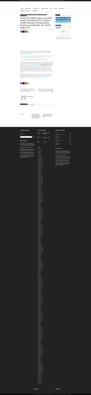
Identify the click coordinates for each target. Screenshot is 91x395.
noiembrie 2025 (40, 163)
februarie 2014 (40, 364)
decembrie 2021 (40, 230)
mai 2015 (39, 342)
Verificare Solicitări (33, 0)
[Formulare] (40, 143)
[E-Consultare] (25, 109)
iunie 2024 (39, 187)
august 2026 (40, 150)
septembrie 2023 (40, 200)
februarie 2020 (40, 261)
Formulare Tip (61, 8)
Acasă (21, 13)
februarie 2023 (40, 210)
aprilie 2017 (40, 310)
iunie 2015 (39, 341)
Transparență (34, 14)
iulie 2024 (39, 186)
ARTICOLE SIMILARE (24, 104)
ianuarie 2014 (40, 365)
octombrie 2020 (40, 250)
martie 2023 (40, 209)
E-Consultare (22, 114)
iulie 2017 (39, 305)
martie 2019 (40, 277)
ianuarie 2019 (40, 280)
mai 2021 (39, 240)
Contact (55, 8)
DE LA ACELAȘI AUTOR (31, 104)
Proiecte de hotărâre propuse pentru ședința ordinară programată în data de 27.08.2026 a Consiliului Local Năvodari (27, 156)
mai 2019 (39, 274)
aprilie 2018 (40, 293)
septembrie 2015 (40, 337)
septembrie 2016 (40, 320)
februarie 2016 (40, 330)
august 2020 (40, 253)
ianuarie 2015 (40, 348)
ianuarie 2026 (40, 160)
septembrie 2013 (40, 371)
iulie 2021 (39, 237)
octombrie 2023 (40, 199)
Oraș (51, 8)
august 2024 (40, 184)
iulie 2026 (39, 152)
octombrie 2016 (40, 318)
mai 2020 (39, 257)
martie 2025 (40, 174)
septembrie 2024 (40, 183)
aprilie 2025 (40, 173)
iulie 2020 (39, 254)
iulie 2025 (39, 169)
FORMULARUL (47, 67)
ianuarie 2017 (40, 314)
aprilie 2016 (40, 327)
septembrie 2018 (40, 285)
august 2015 (40, 338)
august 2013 (40, 372)
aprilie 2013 (40, 378)
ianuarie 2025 (40, 177)
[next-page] (22, 119)
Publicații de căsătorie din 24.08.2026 (25, 147)
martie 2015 (40, 345)
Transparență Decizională (23, 15)
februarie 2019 (40, 278)
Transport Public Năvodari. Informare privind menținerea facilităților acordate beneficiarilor (27, 153)
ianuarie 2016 (40, 331)
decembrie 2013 (40, 367)
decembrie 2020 (40, 247)
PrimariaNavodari (24, 29)
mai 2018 (39, 291)
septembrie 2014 (40, 354)
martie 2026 (40, 157)
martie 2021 (40, 243)
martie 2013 (40, 379)
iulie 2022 (39, 220)
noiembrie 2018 (40, 283)
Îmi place (69, 17)
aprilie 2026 (40, 156)
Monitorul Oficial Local (25, 10)
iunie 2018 (39, 290)
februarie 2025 (40, 176)
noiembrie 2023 (40, 197)
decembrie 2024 (40, 179)
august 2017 (40, 304)
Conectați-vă (68, 19)
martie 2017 (40, 311)
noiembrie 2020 (40, 248)
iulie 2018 (39, 288)
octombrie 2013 (40, 369)
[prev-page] (20, 119)
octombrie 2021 (40, 233)
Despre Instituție (28, 8)
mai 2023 (39, 206)
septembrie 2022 (40, 217)
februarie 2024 (40, 193)
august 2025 (40, 167)
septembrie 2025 (40, 166)
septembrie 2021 (40, 234)
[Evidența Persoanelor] (40, 138)
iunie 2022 (39, 221)
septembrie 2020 (40, 251)
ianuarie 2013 (40, 382)
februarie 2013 (40, 381)
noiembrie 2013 (40, 368)
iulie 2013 (39, 374)
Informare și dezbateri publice (32, 13)
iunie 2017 (39, 307)
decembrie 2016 (40, 315)
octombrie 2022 (40, 216)
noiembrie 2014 (40, 351)
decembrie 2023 (40, 196)
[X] (23, 32)
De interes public (44, 8)
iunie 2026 (39, 153)
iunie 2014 (39, 358)
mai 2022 (39, 223)
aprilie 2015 (40, 344)
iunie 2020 (39, 256)
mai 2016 (39, 325)
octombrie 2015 (40, 335)
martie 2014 (40, 362)
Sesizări (37, 0)
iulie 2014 (39, 357)
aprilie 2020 (40, 258)
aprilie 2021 (40, 241)
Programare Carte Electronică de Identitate (58, 0)
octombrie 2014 (40, 352)
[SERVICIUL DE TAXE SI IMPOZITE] (40, 134)
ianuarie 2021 (40, 246)
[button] (70, 8)
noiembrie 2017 (40, 300)
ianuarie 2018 (40, 297)
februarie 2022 (40, 227)
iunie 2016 (39, 324)
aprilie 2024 (40, 190)
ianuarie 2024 (40, 194)
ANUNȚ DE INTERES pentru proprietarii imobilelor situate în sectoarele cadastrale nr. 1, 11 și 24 (27, 150)
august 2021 (40, 236)
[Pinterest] (25, 32)
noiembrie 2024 (40, 180)
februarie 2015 (40, 347)
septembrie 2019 (40, 268)
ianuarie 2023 (40, 211)
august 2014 (40, 355)
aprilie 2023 (40, 207)
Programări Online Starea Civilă (48, 0)
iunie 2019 (39, 273)
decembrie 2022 (40, 213)
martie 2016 (40, 328)
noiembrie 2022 (40, 214)
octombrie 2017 (40, 301)
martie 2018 (40, 294)
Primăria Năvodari (44, 14)
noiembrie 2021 (40, 231)
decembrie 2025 (40, 162)
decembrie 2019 (40, 264)
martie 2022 (40, 226)
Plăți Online (34, 10)
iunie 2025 (39, 170)
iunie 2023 (39, 204)
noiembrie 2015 (40, 334)
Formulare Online (41, 0)
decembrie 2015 (40, 332)
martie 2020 (40, 260)
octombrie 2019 (40, 267)
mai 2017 (39, 308)
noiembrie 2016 (40, 317)
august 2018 (40, 287)
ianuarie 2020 (40, 263)
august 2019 (40, 270)
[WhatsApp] (28, 32)
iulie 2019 (39, 271)
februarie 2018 (40, 295)
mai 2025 (39, 172)
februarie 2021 (40, 244)
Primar (22, 8)
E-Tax (29, 0)
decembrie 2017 (40, 298)
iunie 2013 (39, 375)
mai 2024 (39, 189)
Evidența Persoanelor (46, 137)
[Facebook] (21, 32)
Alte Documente (25, 13)
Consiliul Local (36, 8)
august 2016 (40, 321)
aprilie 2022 (40, 224)
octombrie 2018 (40, 284)
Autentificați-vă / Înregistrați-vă (24, 0)
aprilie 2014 (40, 361)
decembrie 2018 (40, 281)
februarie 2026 (40, 159)
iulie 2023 (39, 203)
